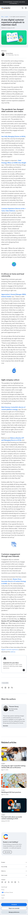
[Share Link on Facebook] (9, 688)
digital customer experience (10, 649)
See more (5, 725)
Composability (5, 682)
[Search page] (21, 8)
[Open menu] (25, 8)
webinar (12, 652)
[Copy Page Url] (2, 688)
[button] (14, 664)
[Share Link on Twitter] (12, 688)
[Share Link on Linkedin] (5, 688)
